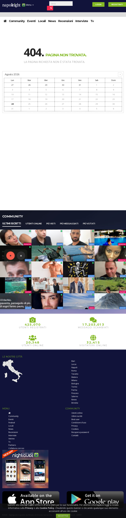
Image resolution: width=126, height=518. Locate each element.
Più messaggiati (69, 223)
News (52, 21)
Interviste (81, 21)
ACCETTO (63, 515)
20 (63, 99)
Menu (28, 4)
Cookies (75, 429)
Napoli (74, 367)
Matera (74, 377)
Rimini (74, 399)
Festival (11, 422)
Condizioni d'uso (78, 422)
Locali (42, 21)
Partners (12, 445)
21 (80, 99)
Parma (74, 390)
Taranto (74, 374)
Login (98, 4)
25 (29, 104)
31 (80, 85)
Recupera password (80, 432)
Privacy (74, 425)
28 (29, 85)
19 (46, 99)
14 (80, 94)
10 (12, 94)
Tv (92, 21)
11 (29, 94)
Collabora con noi (16, 448)
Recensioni (65, 21)
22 (97, 99)
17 (12, 99)
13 (63, 94)
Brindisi (74, 403)
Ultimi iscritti (11, 223)
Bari (73, 361)
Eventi (31, 21)
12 (46, 94)
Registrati (117, 4)
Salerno (74, 396)
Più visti (50, 223)
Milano (74, 380)
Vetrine (11, 438)
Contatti (74, 435)
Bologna (75, 383)
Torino (74, 386)
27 (12, 85)
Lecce (73, 364)
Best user (75, 419)
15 (97, 94)
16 (113, 94)
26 (46, 104)
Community (17, 21)
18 (29, 99)
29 (46, 85)
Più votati (89, 223)
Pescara (74, 393)
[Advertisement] (63, 136)
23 (113, 99)
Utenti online (34, 223)
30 (63, 85)
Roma (74, 370)
